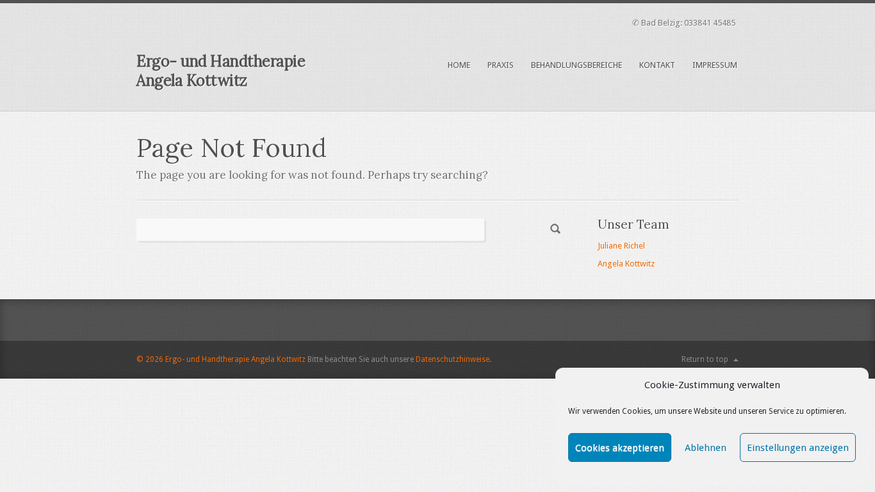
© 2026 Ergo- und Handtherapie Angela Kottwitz (221, 359)
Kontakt (657, 65)
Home (459, 65)
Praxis (500, 65)
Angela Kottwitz (626, 263)
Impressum (714, 65)
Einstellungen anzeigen (798, 448)
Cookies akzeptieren (619, 448)
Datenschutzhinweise (452, 359)
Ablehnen (705, 448)
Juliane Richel (621, 245)
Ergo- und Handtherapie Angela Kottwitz (220, 70)
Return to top (705, 359)
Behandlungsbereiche (576, 65)
